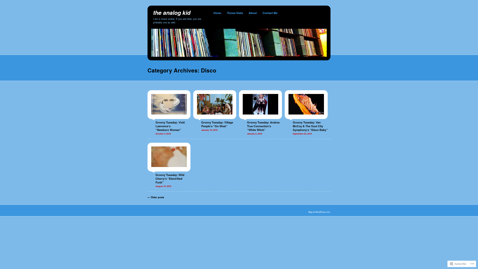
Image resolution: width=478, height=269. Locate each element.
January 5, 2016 (254, 133)
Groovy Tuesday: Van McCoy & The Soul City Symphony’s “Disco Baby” (310, 126)
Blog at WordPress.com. (319, 211)
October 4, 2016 (163, 133)
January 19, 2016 (209, 130)
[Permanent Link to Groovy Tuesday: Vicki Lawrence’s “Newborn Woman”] (169, 117)
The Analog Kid (171, 12)
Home (217, 13)
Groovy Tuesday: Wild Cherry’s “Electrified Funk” (170, 178)
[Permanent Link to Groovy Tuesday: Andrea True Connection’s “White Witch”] (260, 117)
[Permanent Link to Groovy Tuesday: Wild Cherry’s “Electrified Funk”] (169, 169)
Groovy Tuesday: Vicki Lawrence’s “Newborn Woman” (170, 126)
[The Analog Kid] (239, 56)
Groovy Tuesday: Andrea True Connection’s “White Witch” (263, 126)
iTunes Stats (235, 13)
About (253, 13)
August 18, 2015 (163, 186)
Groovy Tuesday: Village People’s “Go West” (217, 124)
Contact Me (270, 13)
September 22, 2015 (302, 133)
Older (156, 197)
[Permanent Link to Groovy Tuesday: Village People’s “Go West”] (214, 117)
